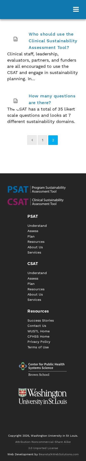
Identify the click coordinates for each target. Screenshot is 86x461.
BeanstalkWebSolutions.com (59, 454)
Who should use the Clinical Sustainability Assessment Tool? (53, 41)
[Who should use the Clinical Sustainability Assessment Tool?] (15, 39)
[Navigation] (76, 9)
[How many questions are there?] (15, 101)
